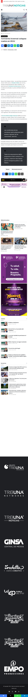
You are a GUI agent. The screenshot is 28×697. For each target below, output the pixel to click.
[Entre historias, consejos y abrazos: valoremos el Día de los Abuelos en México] (4, 392)
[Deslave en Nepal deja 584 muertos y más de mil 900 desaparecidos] (4, 368)
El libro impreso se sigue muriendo (17, 342)
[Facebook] (2, 45)
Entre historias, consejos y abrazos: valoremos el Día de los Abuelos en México (17, 392)
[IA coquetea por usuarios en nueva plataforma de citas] (7, 226)
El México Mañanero (13, 322)
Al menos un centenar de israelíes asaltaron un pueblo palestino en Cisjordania (7, 247)
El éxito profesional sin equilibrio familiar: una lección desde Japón (17, 355)
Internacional (7, 33)
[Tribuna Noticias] (14, 5)
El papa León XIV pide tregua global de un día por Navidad (20, 226)
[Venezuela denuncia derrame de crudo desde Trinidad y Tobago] (21, 241)
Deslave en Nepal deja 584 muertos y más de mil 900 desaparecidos (18, 367)
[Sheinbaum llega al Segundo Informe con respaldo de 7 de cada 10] (4, 374)
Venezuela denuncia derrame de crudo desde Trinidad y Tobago (20, 247)
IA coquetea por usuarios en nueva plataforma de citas (7, 233)
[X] (5, 45)
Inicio (3, 33)
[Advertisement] (14, 64)
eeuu (8, 169)
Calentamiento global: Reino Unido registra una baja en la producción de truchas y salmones (17, 386)
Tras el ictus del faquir (14, 348)
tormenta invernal (17, 169)
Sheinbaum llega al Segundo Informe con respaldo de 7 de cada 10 (18, 373)
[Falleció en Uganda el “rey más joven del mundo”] (4, 380)
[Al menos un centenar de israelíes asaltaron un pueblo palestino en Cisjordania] (7, 241)
